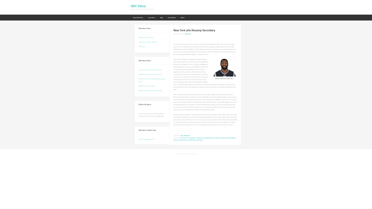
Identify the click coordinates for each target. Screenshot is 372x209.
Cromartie (199, 138)
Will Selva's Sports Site (146, 37)
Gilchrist (224, 138)
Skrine (194, 140)
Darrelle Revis (207, 138)
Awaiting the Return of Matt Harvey (150, 74)
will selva (200, 140)
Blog (161, 18)
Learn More (151, 18)
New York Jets (184, 140)
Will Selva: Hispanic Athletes (148, 42)
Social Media (172, 18)
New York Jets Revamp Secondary (194, 30)
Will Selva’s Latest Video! (147, 86)
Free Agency (217, 138)
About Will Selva (138, 18)
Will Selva (138, 6)
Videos (182, 18)
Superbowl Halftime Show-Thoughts (150, 90)
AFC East (184, 138)
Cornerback (191, 138)
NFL (182, 135)
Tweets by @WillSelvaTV (147, 139)
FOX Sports (147, 104)
